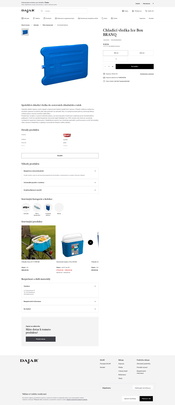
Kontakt (151, 18)
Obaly (120, 378)
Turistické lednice (62, 25)
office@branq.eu (29, 294)
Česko (126, 11)
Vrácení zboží (122, 371)
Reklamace (122, 375)
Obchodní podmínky (143, 364)
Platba (120, 367)
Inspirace (142, 18)
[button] (60, 171)
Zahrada (36, 25)
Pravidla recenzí (142, 367)
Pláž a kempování (48, 25)
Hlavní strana (25, 25)
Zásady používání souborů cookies (77, 399)
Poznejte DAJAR (105, 364)
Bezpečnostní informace (141, 372)
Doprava (121, 364)
